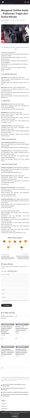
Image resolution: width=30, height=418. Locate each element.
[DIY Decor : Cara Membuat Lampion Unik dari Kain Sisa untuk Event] (22, 320)
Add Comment (22, 20)
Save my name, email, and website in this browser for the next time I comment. (15, 301)
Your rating (4, 271)
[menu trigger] (28, 2)
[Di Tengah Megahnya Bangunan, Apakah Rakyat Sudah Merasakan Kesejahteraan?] (7, 320)
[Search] (25, 2)
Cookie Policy (16, 413)
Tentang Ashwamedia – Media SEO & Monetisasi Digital (15, 392)
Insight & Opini (6, 324)
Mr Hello (6, 20)
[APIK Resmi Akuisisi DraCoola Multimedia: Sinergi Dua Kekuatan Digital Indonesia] (22, 343)
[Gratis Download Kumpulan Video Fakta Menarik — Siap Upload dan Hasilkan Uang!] (7, 343)
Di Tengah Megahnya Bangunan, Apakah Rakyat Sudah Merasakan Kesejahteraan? (6, 330)
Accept (15, 416)
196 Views (17, 20)
